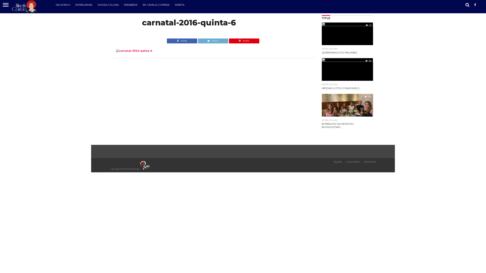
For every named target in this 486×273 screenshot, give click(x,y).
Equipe (338, 162)
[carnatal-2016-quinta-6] (134, 50)
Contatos (370, 162)
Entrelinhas (83, 4)
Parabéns (131, 4)
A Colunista (353, 162)
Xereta (179, 4)
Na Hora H (63, 4)
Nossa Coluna (108, 4)
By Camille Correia (156, 4)
